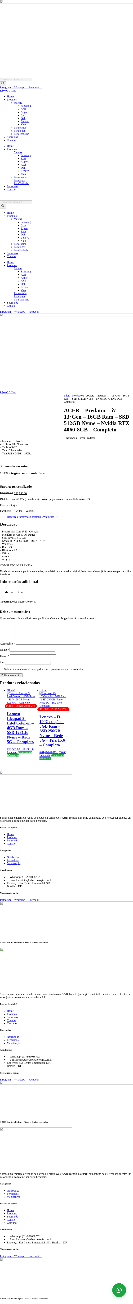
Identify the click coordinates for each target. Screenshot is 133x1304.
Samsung (26, 105)
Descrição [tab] (12, 516)
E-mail (4, 656)
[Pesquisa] (3, 83)
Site (2, 662)
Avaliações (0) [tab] (50, 516)
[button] (66, 195)
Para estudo (20, 127)
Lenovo (25, 121)
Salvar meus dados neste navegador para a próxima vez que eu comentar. (44, 669)
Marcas (18, 102)
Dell (23, 118)
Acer (23, 108)
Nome (4, 649)
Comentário (7, 643)
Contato (11, 140)
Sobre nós (12, 136)
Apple (24, 112)
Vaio (23, 124)
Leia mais (12, 752)
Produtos (12, 99)
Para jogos (19, 130)
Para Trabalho (21, 133)
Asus (23, 115)
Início (67, 395)
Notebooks (78, 395)
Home (10, 96)
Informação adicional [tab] (30, 516)
